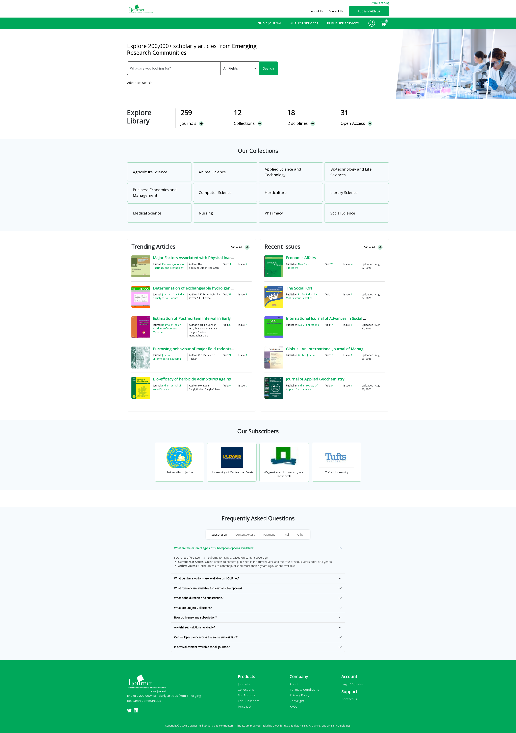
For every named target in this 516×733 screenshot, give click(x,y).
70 (331, 264)
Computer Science (215, 192)
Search (268, 68)
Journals (244, 684)
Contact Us (336, 11)
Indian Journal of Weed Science (167, 387)
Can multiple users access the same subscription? (205, 637)
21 (229, 355)
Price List (244, 706)
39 (229, 324)
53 (229, 294)
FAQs (293, 706)
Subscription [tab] (219, 534)
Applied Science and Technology (283, 172)
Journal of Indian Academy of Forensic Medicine (167, 328)
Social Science (342, 213)
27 (331, 385)
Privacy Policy (299, 695)
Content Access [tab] (245, 534)
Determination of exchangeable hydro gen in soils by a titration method (218, 287)
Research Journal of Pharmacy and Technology (169, 265)
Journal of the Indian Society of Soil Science (169, 296)
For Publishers (248, 701)
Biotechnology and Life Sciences (351, 172)
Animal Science (212, 171)
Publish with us (369, 11)
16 (331, 355)
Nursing (206, 213)
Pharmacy (274, 213)
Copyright (297, 701)
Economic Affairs (301, 257)
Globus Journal (306, 355)
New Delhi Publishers (298, 265)
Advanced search (139, 82)
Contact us (349, 699)
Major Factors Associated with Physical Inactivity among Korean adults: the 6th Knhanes (232, 257)
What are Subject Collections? (193, 608)
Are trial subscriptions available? (194, 627)
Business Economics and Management (155, 192)
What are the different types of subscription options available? (213, 548)
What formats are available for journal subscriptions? (208, 588)
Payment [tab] (269, 534)
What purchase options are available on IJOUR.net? (206, 578)
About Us (317, 11)
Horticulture (276, 192)
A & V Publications (308, 324)
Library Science (344, 192)
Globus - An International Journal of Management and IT (337, 348)
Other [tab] (301, 534)
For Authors (246, 695)
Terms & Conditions (304, 689)
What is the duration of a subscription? (198, 598)
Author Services (304, 23)
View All (237, 247)
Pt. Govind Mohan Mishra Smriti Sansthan (302, 296)
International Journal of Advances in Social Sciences (332, 318)
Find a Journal (269, 23)
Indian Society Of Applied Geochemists (301, 387)
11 (229, 264)
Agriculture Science (150, 171)
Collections (246, 689)
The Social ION (299, 287)
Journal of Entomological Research (167, 356)
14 (331, 294)
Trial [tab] (286, 534)
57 (229, 385)
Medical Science (147, 213)
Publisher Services (343, 23)
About (294, 684)
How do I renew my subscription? (195, 617)
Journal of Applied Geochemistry (315, 378)
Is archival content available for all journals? (202, 647)
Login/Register (352, 684)
